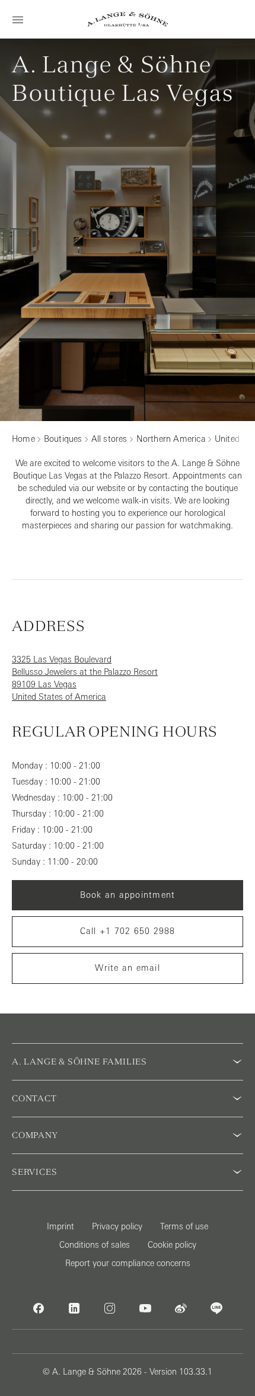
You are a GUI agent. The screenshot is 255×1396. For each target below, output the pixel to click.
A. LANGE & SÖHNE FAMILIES (79, 1061)
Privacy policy (117, 1226)
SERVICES (34, 1171)
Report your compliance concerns (127, 1263)
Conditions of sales (94, 1245)
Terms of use (184, 1226)
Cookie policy (172, 1245)
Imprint (60, 1226)
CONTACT (34, 1098)
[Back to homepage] (127, 19)
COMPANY (35, 1135)
